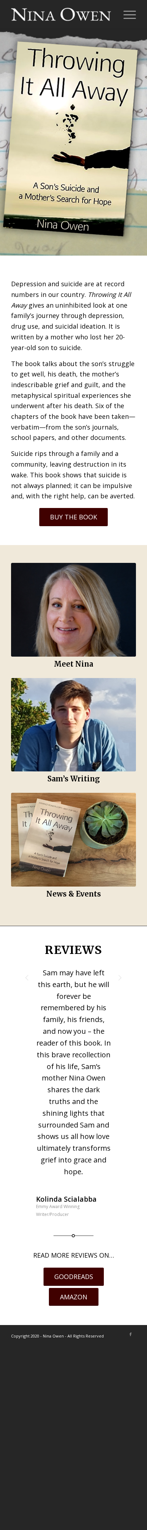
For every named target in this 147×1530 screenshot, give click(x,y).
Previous (27, 977)
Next (120, 977)
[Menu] (126, 14)
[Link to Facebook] (130, 1334)
